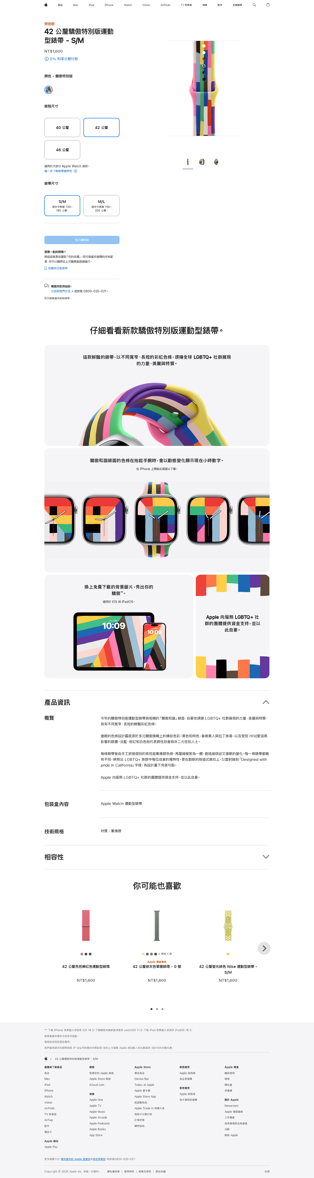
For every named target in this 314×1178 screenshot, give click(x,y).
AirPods (49, 1108)
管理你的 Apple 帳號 (101, 1073)
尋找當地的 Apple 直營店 (75, 1159)
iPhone (48, 1090)
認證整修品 (140, 1102)
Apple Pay (51, 1147)
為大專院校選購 (188, 1099)
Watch (48, 1096)
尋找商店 (139, 1073)
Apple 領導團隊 (234, 1111)
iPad (47, 1085)
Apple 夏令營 (142, 1090)
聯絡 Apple (231, 1135)
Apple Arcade (98, 1117)
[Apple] (46, 1058)
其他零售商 (99, 1159)
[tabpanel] (204, 87)
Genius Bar (141, 1079)
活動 (227, 1129)
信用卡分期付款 (143, 1114)
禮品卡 (48, 1132)
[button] (254, 5)
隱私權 (228, 1085)
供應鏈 (228, 1090)
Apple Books (97, 1129)
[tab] (188, 162)
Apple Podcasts (99, 1123)
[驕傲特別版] (48, 90)
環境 (227, 1079)
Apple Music (97, 1111)
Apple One (96, 1099)
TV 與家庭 (50, 1114)
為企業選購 (186, 1079)
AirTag (48, 1120)
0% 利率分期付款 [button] (68, 59)
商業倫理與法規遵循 (236, 1123)
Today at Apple (144, 1085)
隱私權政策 (113, 1171)
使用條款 (129, 1171)
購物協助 (139, 1126)
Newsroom (231, 1105)
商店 (46, 1073)
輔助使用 (230, 1073)
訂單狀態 (139, 1120)
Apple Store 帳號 (100, 1079)
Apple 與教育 (187, 1094)
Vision (48, 1102)
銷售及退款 (145, 1171)
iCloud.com (96, 1085)
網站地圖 (161, 1171)
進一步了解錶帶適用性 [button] (58, 171)
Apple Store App (145, 1096)
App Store (96, 1135)
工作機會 (230, 1117)
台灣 (267, 1171)
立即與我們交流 (62, 291)
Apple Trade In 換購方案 (149, 1108)
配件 (46, 1126)
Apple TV (95, 1105)
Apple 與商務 (187, 1073)
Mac (47, 1079)
